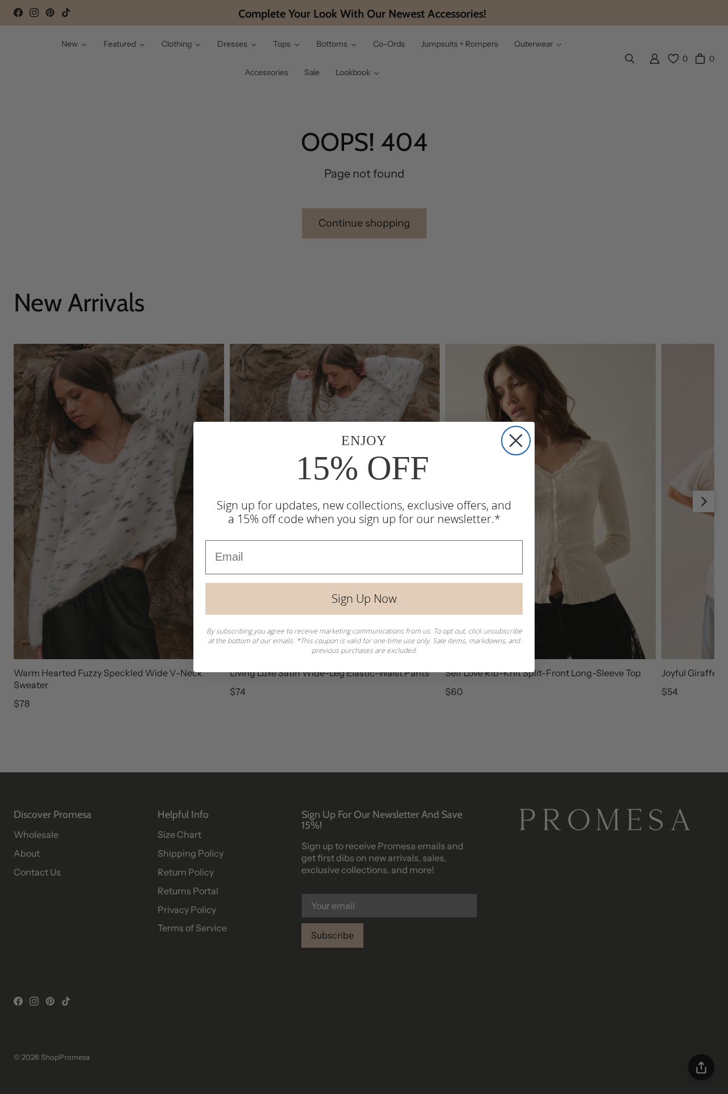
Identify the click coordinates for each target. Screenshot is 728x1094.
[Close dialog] (516, 440)
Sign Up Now (364, 598)
